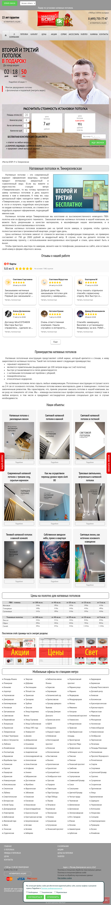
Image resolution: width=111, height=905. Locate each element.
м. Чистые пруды (74, 796)
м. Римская (72, 760)
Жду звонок (98, 143)
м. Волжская (50, 748)
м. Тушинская (29, 695)
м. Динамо (28, 735)
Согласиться (35, 897)
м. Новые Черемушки (10, 735)
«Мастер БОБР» (8, 161)
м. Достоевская (29, 780)
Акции (54, 34)
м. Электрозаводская (75, 812)
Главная (7, 846)
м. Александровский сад (33, 756)
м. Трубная (28, 703)
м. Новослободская (96, 727)
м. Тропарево (29, 699)
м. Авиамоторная (74, 829)
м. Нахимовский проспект (77, 715)
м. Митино (71, 703)
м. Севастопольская (9, 796)
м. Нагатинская (94, 723)
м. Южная (71, 821)
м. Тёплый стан (29, 691)
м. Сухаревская (95, 780)
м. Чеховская (7, 707)
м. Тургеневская (95, 788)
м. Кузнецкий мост (53, 772)
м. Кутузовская (51, 825)
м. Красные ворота (96, 707)
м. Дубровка (28, 683)
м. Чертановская (8, 695)
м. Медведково (73, 695)
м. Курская (6, 768)
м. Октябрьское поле (53, 776)
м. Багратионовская (31, 821)
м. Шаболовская (8, 816)
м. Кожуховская (29, 804)
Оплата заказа (9, 3)
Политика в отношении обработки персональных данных (79, 869)
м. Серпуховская (74, 776)
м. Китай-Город (7, 804)
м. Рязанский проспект (76, 764)
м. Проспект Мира (74, 744)
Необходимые (33, 892)
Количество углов (16, 120)
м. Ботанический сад (53, 695)
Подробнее (19, 462)
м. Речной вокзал (95, 760)
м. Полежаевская (95, 752)
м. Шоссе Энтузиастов (10, 739)
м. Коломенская (95, 699)
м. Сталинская (7, 764)
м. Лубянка (6, 792)
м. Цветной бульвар (75, 792)
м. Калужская (29, 796)
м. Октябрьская (95, 735)
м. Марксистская (95, 711)
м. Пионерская (51, 812)
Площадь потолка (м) (14, 115)
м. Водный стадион (53, 731)
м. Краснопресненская (97, 703)
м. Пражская (72, 727)
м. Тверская (28, 679)
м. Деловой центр (96, 691)
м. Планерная (7, 683)
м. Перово (49, 800)
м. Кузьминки (29, 744)
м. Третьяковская (8, 711)
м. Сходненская (95, 784)
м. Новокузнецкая (8, 780)
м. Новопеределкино (97, 821)
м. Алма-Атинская (30, 764)
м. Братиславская (52, 699)
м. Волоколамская (52, 752)
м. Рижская (72, 756)
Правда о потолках (12, 853)
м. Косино (93, 829)
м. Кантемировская (9, 703)
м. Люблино (6, 744)
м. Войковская (51, 735)
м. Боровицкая (51, 691)
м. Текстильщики (30, 687)
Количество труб (16, 131)
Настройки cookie (65, 878)
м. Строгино (93, 776)
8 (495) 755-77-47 (98, 19)
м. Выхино (49, 760)
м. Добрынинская (30, 739)
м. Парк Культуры (52, 792)
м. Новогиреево (8, 812)
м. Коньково (6, 687)
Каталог (34, 34)
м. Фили (5, 825)
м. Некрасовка (94, 812)
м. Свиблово (72, 768)
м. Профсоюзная (74, 748)
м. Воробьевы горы (9, 760)
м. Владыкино (51, 727)
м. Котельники (94, 808)
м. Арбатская (72, 833)
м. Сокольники (73, 788)
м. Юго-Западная (74, 816)
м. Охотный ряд (8, 752)
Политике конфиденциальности (51, 888)
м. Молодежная (95, 719)
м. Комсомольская (9, 784)
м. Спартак (93, 764)
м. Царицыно (94, 800)
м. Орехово (50, 780)
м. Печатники (94, 744)
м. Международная (75, 699)
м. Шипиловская (74, 804)
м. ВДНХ (49, 723)
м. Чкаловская (73, 800)
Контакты (103, 34)
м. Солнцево (94, 816)
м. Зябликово (29, 792)
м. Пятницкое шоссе (75, 752)
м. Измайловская (8, 748)
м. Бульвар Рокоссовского (99, 687)
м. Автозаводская (30, 748)
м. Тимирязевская (8, 731)
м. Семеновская (73, 772)
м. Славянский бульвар (76, 780)
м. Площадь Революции (98, 748)
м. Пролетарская (74, 739)
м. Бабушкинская (30, 776)
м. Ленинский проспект (54, 829)
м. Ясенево (72, 825)
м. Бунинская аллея (53, 719)
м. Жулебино (28, 784)
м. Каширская (7, 772)
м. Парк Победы (52, 796)
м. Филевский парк (9, 821)
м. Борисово (50, 687)
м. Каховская (28, 800)
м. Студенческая (8, 833)
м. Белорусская (7, 800)
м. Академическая (30, 752)
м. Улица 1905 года (31, 727)
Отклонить (53, 897)
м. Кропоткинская (52, 764)
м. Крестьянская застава (33, 816)
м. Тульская (28, 707)
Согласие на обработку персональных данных (75, 875)
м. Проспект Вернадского (99, 756)
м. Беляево (28, 829)
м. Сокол (71, 784)
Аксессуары (74, 34)
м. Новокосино (73, 719)
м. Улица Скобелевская (32, 723)
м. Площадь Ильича (9, 679)
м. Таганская (6, 829)
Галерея (84, 34)
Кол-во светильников (14, 125)
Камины (94, 34)
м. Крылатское (51, 768)
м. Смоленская (7, 788)
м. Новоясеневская (96, 731)
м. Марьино (72, 691)
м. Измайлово (94, 833)
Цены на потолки (65, 853)
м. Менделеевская (74, 723)
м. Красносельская (31, 812)
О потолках (9, 849)
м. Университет (29, 731)
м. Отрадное (50, 784)
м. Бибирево (28, 833)
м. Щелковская (73, 808)
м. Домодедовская (9, 808)
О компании (14, 35)
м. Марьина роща (74, 687)
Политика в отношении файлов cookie (72, 872)
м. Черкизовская (95, 804)
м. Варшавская (7, 756)
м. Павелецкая (51, 788)
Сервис (64, 34)
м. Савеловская (7, 715)
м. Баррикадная (95, 679)
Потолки (24, 34)
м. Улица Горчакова (31, 719)
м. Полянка (50, 816)
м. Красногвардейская (32, 808)
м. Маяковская (94, 715)
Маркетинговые (61, 892)
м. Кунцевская (51, 821)
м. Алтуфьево (29, 768)
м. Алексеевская (30, 760)
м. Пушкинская (7, 727)
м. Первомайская (8, 719)
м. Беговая (28, 825)
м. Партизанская (95, 739)
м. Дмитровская (8, 699)
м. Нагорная (72, 711)
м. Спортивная (94, 768)
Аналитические (47, 892)
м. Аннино (27, 772)
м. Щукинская (7, 776)
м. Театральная (7, 723)
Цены (44, 34)
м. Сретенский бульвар (98, 772)
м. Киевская (93, 695)
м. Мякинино (72, 707)
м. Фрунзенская (30, 788)
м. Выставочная (51, 756)
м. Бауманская (94, 683)
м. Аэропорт (6, 691)
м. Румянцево (94, 825)
